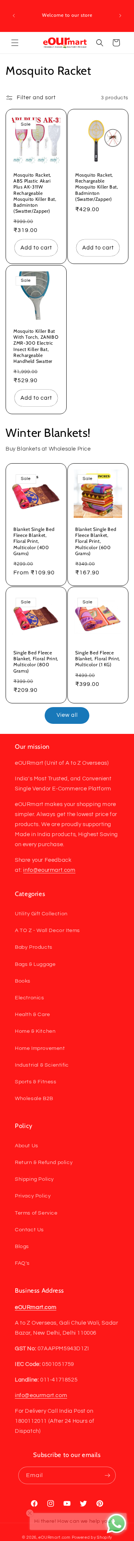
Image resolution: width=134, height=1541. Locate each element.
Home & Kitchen (35, 1031)
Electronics (29, 997)
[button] (15, 43)
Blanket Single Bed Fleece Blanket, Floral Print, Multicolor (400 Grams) (33, 541)
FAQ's (22, 1263)
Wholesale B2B (34, 1098)
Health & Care (32, 1014)
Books (23, 981)
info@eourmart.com (49, 870)
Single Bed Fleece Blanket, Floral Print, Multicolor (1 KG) (97, 658)
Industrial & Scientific (42, 1065)
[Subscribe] (107, 1475)
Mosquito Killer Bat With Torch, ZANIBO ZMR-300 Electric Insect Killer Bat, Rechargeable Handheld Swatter (35, 346)
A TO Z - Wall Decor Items (47, 930)
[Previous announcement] (14, 15)
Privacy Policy (33, 1196)
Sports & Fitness (36, 1081)
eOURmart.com (54, 1537)
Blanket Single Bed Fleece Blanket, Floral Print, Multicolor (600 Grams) (95, 541)
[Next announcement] (120, 15)
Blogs (22, 1246)
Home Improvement (40, 1048)
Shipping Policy (34, 1179)
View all (67, 715)
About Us (26, 1145)
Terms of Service (36, 1213)
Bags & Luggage (35, 964)
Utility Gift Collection (41, 913)
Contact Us (29, 1229)
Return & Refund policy (44, 1162)
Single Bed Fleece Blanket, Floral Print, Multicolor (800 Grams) (35, 662)
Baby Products (33, 947)
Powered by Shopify (92, 1537)
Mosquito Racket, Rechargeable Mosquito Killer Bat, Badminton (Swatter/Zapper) (96, 187)
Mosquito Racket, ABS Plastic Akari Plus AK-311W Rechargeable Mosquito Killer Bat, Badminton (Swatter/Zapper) (35, 193)
